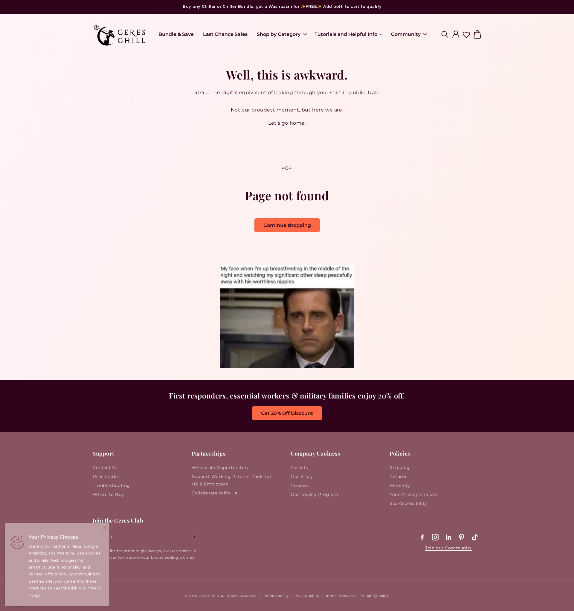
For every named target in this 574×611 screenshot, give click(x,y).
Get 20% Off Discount (287, 413)
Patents (299, 467)
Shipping (400, 467)
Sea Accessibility (408, 503)
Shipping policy (375, 596)
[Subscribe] (193, 537)
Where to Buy (108, 494)
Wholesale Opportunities (220, 467)
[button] (281, 34)
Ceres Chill (209, 596)
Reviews (300, 485)
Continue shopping (287, 225)
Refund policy (275, 596)
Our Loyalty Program (314, 494)
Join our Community (448, 548)
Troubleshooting (111, 485)
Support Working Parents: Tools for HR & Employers (231, 480)
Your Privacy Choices (413, 494)
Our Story (302, 476)
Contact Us (105, 467)
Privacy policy (307, 596)
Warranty (400, 485)
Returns (398, 476)
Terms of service (340, 596)
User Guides (106, 476)
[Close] (105, 528)
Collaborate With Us (214, 493)
